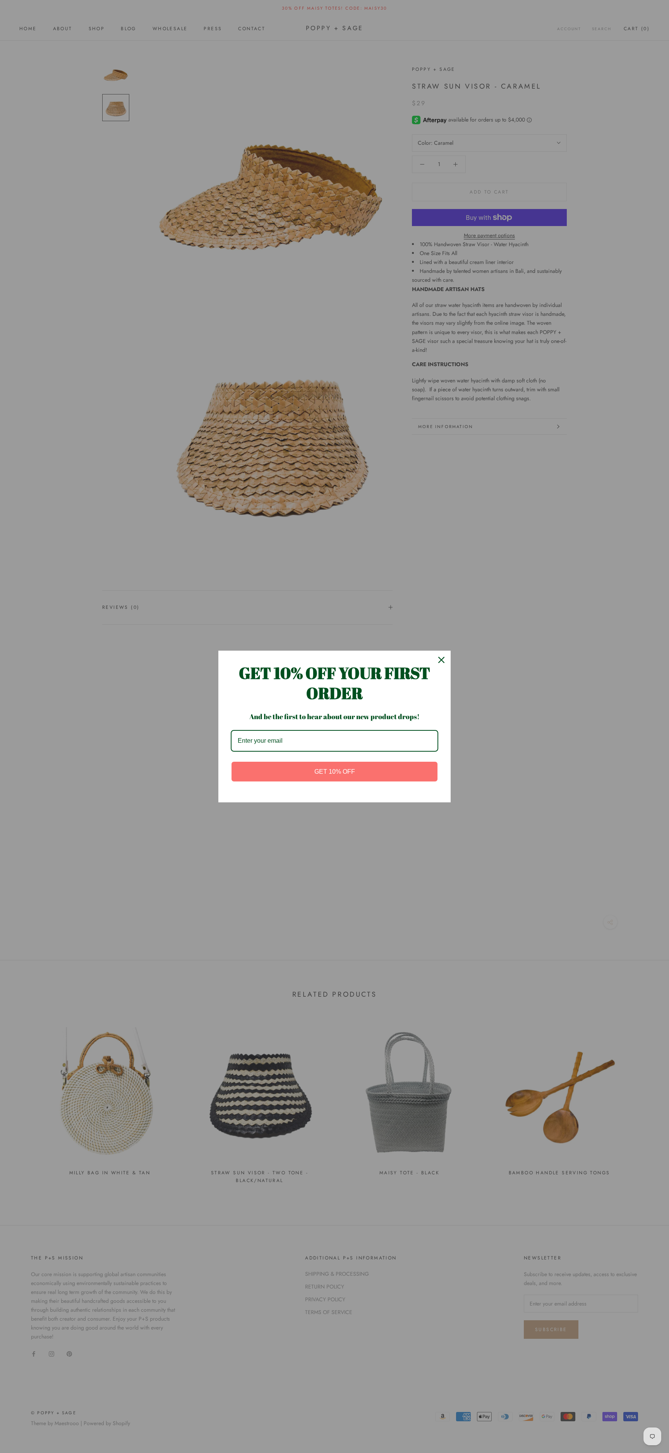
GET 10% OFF (334, 771)
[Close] (441, 660)
